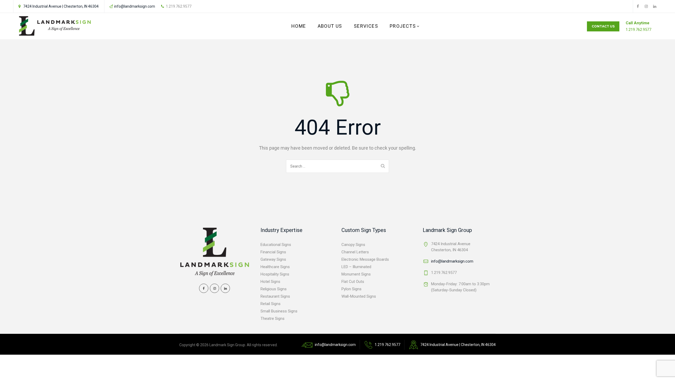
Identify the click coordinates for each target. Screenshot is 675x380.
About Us (330, 26)
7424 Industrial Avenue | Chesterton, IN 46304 (61, 6)
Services (366, 26)
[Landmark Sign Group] (54, 26)
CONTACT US (603, 26)
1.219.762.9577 (178, 6)
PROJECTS (403, 26)
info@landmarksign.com (134, 6)
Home (298, 26)
